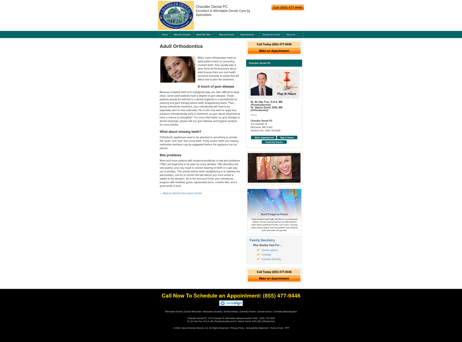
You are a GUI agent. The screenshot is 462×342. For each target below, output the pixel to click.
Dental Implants (270, 250)
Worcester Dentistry (212, 311)
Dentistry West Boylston (285, 311)
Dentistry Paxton (248, 311)
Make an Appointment (274, 51)
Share (253, 114)
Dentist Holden (231, 311)
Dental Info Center (271, 34)
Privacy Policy (237, 327)
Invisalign (266, 254)
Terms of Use (276, 327)
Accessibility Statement (257, 327)
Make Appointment (264, 137)
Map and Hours (226, 34)
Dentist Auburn (265, 311)
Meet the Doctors (182, 34)
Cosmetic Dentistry (271, 259)
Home (165, 34)
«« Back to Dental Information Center (181, 193)
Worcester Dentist (173, 311)
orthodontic (174, 106)
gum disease (205, 121)
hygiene (222, 121)
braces (208, 72)
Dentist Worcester (192, 311)
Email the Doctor (274, 142)
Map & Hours (287, 137)
